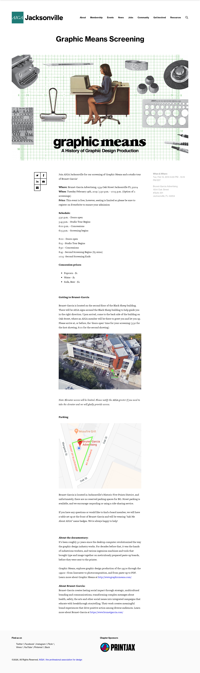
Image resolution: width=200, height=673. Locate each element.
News (121, 17)
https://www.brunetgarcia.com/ (106, 612)
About (83, 17)
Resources (175, 17)
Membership (96, 17)
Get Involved (159, 17)
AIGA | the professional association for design (60, 659)
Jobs (130, 17)
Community (143, 17)
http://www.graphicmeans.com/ (114, 577)
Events (110, 17)
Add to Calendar (37, 187)
